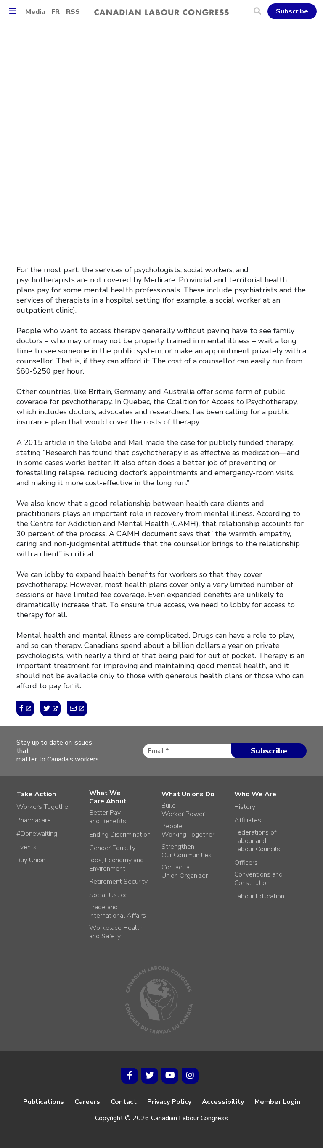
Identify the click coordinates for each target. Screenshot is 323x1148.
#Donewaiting (36, 833)
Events (26, 847)
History (244, 807)
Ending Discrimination (120, 834)
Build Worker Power (183, 809)
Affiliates (247, 820)
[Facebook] (129, 1076)
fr (55, 11)
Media (35, 11)
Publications (43, 1101)
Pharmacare (33, 820)
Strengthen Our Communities (187, 851)
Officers (246, 862)
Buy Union (30, 860)
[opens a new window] (25, 708)
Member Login (277, 1101)
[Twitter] (149, 1076)
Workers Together (43, 807)
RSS (73, 11)
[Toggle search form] (260, 11)
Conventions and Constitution (258, 878)
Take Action (36, 794)
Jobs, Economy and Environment (116, 864)
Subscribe (292, 11)
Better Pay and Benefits (107, 816)
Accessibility (223, 1101)
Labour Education (259, 896)
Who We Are (255, 794)
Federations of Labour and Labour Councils (257, 840)
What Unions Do (188, 794)
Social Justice (108, 895)
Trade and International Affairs (117, 911)
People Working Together (188, 830)
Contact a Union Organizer (185, 871)
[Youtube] (170, 1076)
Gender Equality (112, 848)
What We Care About (108, 797)
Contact (124, 1101)
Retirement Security (118, 881)
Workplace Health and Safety (116, 932)
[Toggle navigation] (15, 11)
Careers (87, 1101)
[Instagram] (190, 1076)
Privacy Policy (169, 1101)
